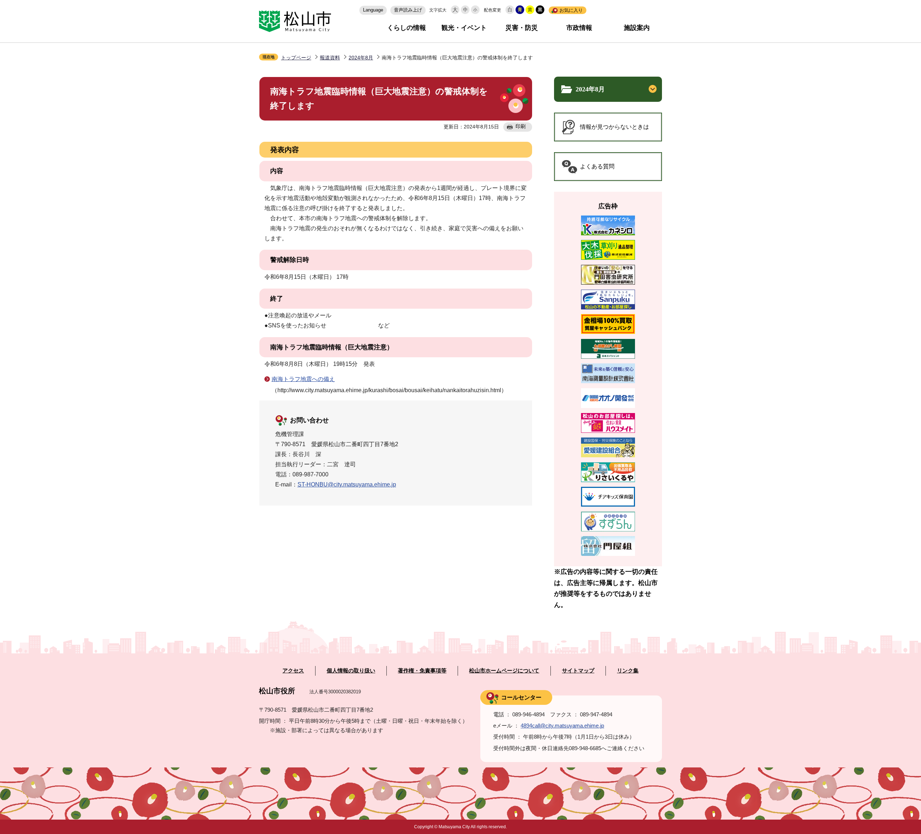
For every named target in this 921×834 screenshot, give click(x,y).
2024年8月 (361, 57)
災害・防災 (521, 27)
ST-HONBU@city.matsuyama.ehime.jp (347, 484)
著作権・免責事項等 (422, 671)
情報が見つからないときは (614, 127)
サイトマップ (578, 671)
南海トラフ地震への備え (303, 379)
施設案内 (637, 27)
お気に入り (571, 10)
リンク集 (628, 671)
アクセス (293, 671)
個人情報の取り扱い (351, 671)
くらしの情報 (406, 27)
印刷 (521, 126)
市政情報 (579, 27)
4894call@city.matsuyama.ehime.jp (562, 725)
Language (373, 10)
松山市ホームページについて (504, 671)
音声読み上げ (408, 10)
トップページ (296, 57)
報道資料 (330, 57)
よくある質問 (597, 166)
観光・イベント (464, 27)
